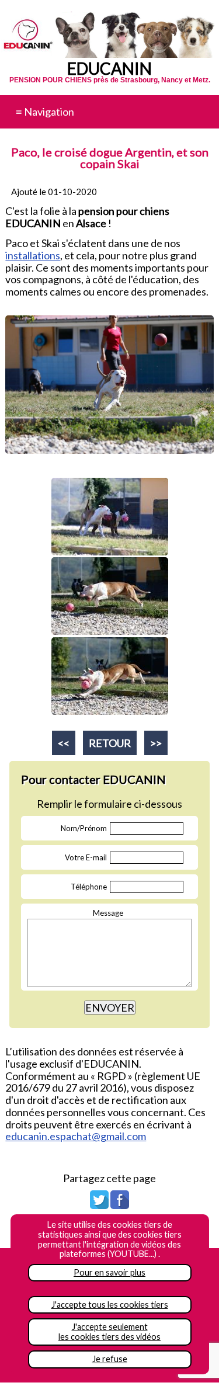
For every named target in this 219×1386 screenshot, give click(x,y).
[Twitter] (99, 1205)
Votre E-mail (86, 857)
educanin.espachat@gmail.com (75, 1136)
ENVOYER (109, 1007)
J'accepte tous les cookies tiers (109, 1304)
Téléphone (89, 886)
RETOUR (110, 743)
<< (63, 743)
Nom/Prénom (84, 828)
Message (108, 913)
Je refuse (109, 1359)
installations (32, 255)
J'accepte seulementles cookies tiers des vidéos (109, 1332)
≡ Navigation (45, 111)
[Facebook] (119, 1205)
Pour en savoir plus (109, 1272)
